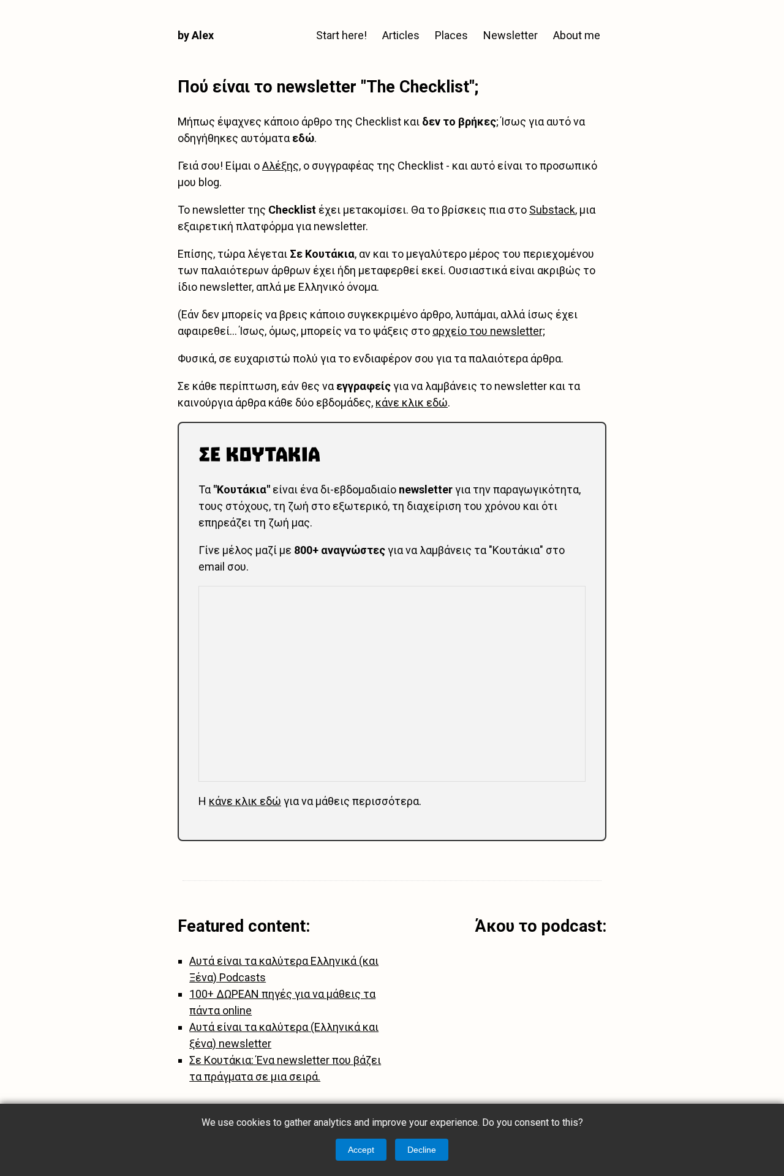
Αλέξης (280, 165)
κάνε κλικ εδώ (411, 402)
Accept (361, 1150)
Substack (552, 209)
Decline (421, 1150)
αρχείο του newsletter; (488, 330)
